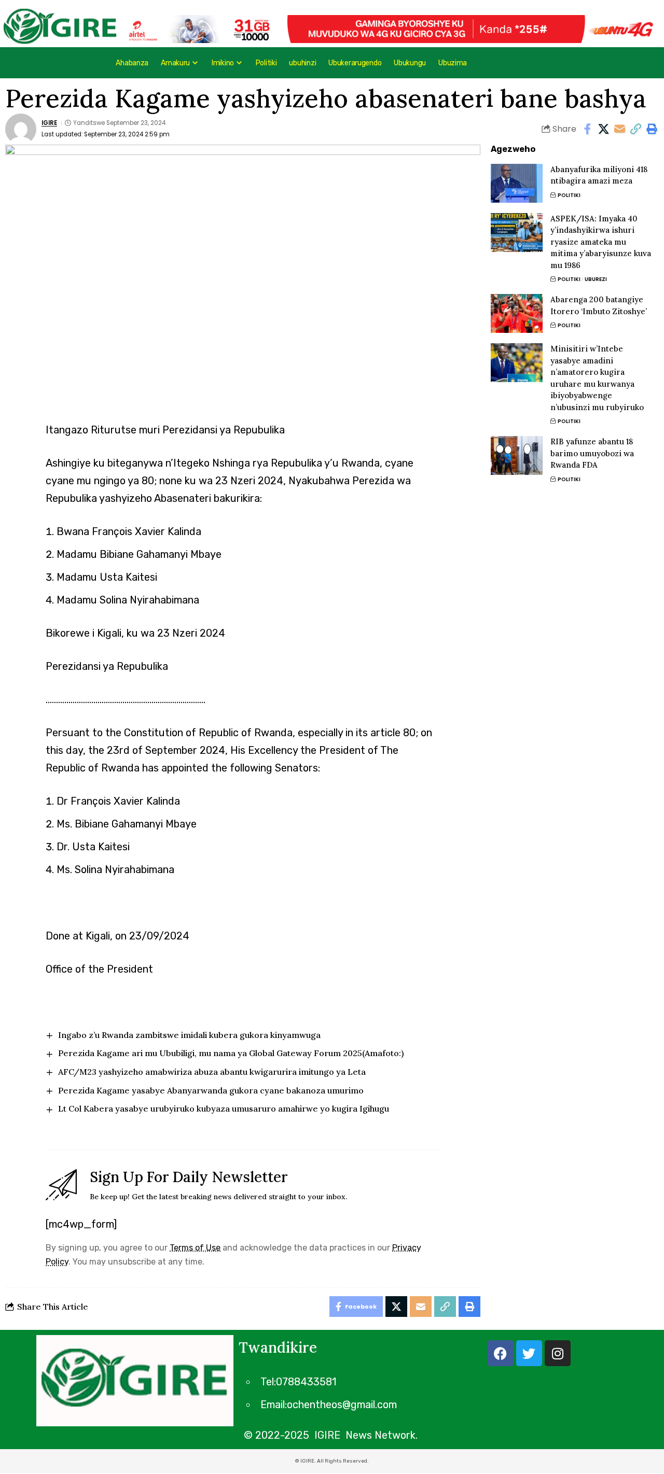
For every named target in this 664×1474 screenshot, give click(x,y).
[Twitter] (529, 1353)
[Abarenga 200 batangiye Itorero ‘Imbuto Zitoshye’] (517, 313)
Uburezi (596, 279)
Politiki (569, 195)
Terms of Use (195, 1248)
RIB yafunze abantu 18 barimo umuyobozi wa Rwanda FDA (592, 453)
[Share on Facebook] (587, 129)
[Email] (619, 129)
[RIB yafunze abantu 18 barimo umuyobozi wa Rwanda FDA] (517, 455)
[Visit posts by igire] (20, 129)
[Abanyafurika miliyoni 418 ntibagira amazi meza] (517, 183)
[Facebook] (501, 1353)
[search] (621, 63)
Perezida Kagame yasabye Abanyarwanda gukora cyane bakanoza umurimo (211, 1090)
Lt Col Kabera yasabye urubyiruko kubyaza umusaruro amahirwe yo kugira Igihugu (223, 1108)
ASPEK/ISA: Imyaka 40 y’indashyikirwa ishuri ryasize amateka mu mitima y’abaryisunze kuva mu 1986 (600, 242)
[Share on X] (603, 129)
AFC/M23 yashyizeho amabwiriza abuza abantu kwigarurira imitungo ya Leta (212, 1071)
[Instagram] (558, 1353)
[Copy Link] (635, 129)
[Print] (651, 129)
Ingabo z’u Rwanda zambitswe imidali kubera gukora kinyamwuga (189, 1035)
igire (49, 123)
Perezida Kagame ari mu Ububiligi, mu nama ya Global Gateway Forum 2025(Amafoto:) (231, 1053)
